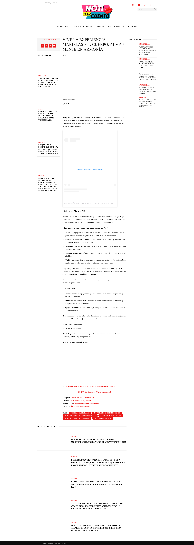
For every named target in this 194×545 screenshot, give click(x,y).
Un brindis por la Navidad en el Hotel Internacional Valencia (90, 386)
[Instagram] (133, 5)
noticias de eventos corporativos (80, 416)
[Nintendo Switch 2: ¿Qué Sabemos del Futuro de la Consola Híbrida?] (133, 88)
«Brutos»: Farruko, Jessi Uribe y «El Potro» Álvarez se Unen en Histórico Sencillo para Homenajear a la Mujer (96, 528)
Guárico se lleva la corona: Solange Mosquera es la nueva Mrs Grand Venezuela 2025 (47, 116)
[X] (150, 5)
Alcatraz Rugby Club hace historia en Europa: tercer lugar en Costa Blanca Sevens (147, 103)
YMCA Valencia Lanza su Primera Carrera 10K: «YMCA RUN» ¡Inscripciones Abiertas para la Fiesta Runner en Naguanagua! (97, 506)
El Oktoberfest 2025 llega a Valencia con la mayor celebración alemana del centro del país (96, 484)
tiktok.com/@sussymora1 (81, 406)
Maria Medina (51, 40)
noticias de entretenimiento (107, 413)
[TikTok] (144, 5)
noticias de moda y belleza (77, 418)
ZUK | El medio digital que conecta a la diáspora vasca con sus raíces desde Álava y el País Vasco (48, 149)
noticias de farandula (110, 416)
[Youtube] (54, 46)
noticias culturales (80, 413)
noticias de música (102, 418)
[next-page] (133, 112)
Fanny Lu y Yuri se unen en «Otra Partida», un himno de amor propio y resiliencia (147, 50)
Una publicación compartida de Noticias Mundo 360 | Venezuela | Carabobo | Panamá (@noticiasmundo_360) (98, 203)
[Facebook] (42, 46)
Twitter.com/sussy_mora (81, 400)
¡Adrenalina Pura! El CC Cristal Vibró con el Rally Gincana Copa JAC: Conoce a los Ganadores (48, 82)
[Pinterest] (102, 110)
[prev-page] (130, 112)
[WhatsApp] (108, 110)
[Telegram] (139, 5)
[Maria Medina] (41, 40)
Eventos (41, 109)
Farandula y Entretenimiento (144, 44)
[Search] (155, 9)
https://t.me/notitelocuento (83, 398)
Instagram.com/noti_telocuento (86, 403)
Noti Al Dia (42, 75)
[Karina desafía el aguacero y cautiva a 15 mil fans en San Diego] (133, 63)
